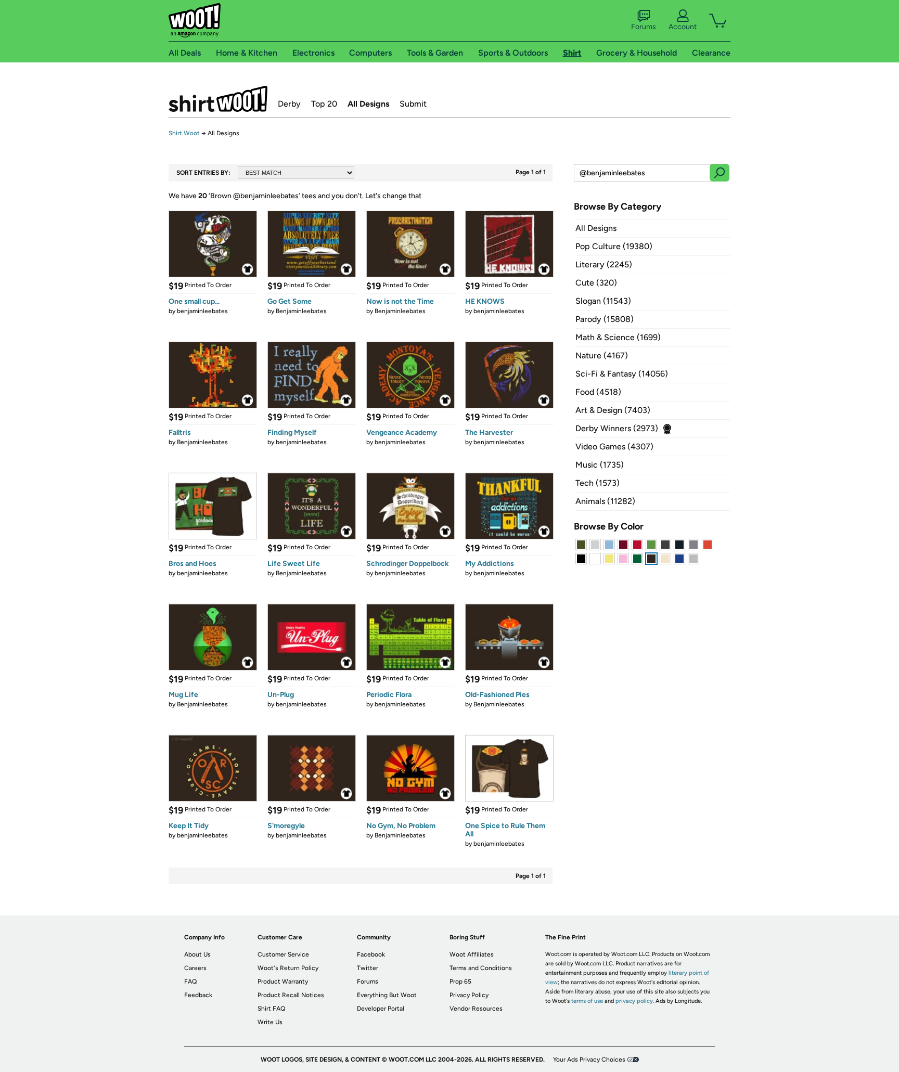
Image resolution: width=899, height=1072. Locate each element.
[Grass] (651, 544)
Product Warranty (283, 981)
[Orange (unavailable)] (707, 544)
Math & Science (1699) (618, 337)
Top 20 (324, 104)
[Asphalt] (665, 544)
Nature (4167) (601, 355)
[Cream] (665, 558)
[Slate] (693, 544)
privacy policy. (634, 1001)
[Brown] (651, 558)
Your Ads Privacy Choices (589, 1059)
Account (683, 26)
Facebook (371, 954)
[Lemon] (609, 558)
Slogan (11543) (603, 301)
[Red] (637, 544)
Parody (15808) (604, 319)
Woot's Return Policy (288, 968)
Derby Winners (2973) (616, 428)
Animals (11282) (605, 501)
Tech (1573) (597, 483)
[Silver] (595, 544)
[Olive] (581, 544)
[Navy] (679, 544)
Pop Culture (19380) (613, 246)
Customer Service (283, 954)
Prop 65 (460, 981)
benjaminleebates (202, 311)
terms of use (587, 1001)
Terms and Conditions (481, 968)
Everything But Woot (387, 995)
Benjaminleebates (301, 311)
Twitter (367, 968)
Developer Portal (380, 1008)
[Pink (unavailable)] (623, 558)
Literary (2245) (603, 264)
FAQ (190, 981)
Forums (643, 26)
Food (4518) (598, 392)
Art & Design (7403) (612, 410)
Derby (289, 104)
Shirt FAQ (271, 1008)
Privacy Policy (469, 995)
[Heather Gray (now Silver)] (693, 558)
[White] (595, 558)
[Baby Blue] (609, 544)
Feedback (198, 995)
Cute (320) (596, 283)
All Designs (368, 104)
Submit (413, 104)
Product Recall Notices (291, 995)
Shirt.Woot (218, 99)
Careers (195, 968)
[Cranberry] (623, 544)
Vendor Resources (476, 1008)
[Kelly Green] (637, 558)
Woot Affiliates (472, 954)
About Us (197, 954)
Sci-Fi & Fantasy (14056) (621, 374)
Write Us (270, 1022)
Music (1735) (599, 465)
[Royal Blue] (679, 558)
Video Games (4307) (614, 446)
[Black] (581, 558)
